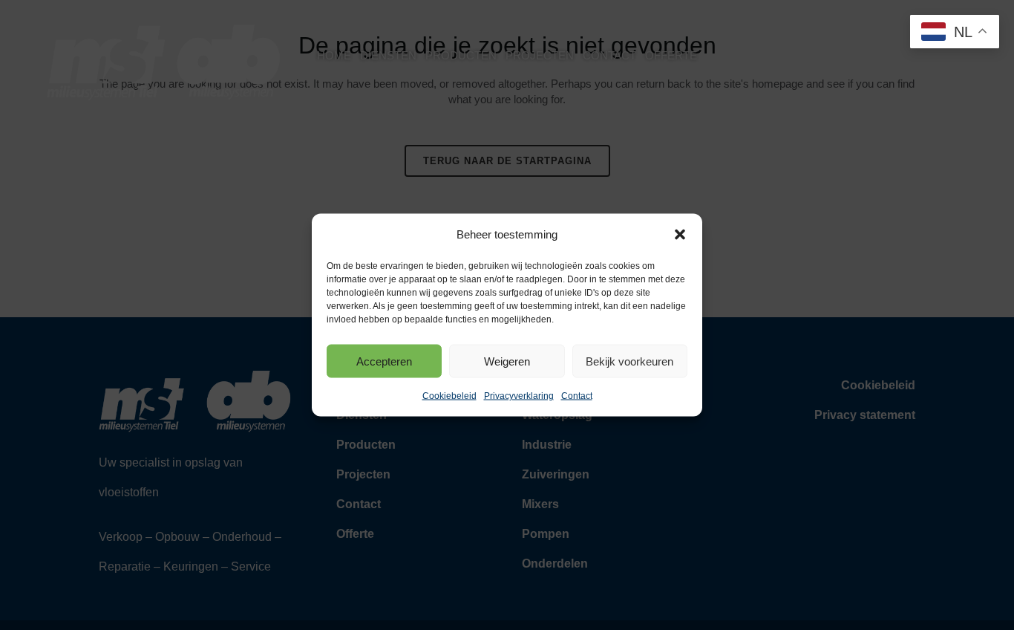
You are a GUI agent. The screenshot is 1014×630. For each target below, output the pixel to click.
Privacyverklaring (519, 396)
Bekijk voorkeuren (629, 360)
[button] (680, 234)
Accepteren (384, 360)
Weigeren (507, 360)
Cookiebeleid (449, 396)
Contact (576, 396)
